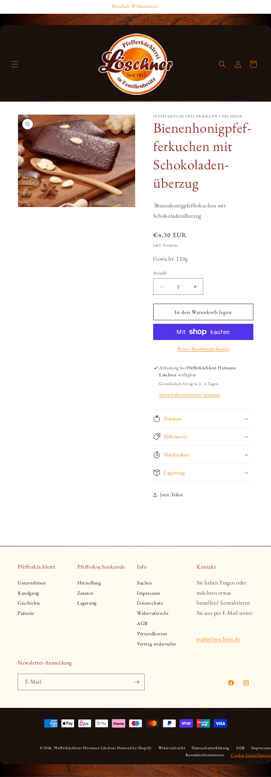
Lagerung (87, 603)
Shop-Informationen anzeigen (189, 394)
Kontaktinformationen (205, 754)
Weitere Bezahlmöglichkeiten (203, 349)
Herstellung (89, 582)
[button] (15, 64)
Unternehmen (32, 582)
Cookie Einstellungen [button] (251, 755)
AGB (142, 623)
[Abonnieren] (136, 682)
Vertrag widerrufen (156, 644)
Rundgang (28, 593)
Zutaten (85, 593)
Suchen (144, 582)
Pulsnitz (26, 613)
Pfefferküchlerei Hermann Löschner (85, 747)
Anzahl (160, 273)
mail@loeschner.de (218, 639)
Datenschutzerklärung (210, 747)
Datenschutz (150, 603)
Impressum (148, 593)
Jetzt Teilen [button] (171, 494)
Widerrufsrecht (152, 613)
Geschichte (29, 603)
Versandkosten (152, 633)
